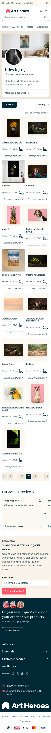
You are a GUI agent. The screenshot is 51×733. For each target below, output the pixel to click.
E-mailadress (9, 577)
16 (22, 476)
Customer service (13, 658)
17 (28, 476)
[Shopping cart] (46, 11)
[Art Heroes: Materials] (47, 651)
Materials (8, 651)
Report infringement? (40, 716)
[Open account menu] (41, 11)
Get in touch (14, 630)
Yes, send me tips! (14, 591)
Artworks (8, 644)
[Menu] (3, 11)
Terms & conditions (9, 716)
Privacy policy (25, 721)
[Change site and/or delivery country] (47, 3)
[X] (26, 673)
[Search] (45, 17)
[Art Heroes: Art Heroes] (47, 666)
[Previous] (4, 476)
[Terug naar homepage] (17, 11)
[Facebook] (22, 673)
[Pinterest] (17, 673)
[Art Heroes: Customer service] (47, 659)
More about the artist (15, 92)
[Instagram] (13, 673)
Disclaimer (24, 716)
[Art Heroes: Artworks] (47, 644)
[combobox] (22, 17)
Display (41, 104)
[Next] (46, 476)
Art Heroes (9, 666)
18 (35, 476)
